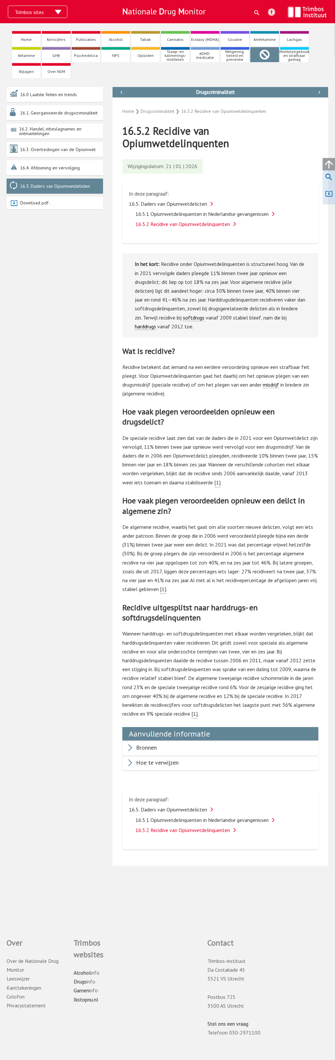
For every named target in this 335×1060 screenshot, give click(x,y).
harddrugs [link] (145, 326)
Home (128, 111)
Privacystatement (26, 1005)
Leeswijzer (18, 978)
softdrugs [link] (193, 317)
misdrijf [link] (271, 384)
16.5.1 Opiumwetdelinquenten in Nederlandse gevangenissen (202, 214)
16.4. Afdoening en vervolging (50, 168)
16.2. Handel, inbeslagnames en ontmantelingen (50, 131)
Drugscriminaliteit (215, 92)
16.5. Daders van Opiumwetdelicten (55, 186)
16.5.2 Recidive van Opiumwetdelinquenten (182, 224)
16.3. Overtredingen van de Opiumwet (58, 149)
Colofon (16, 996)
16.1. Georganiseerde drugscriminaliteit (58, 113)
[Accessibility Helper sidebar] (271, 12)
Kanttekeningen (24, 987)
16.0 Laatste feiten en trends (48, 94)
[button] (257, 12)
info (86, 972)
